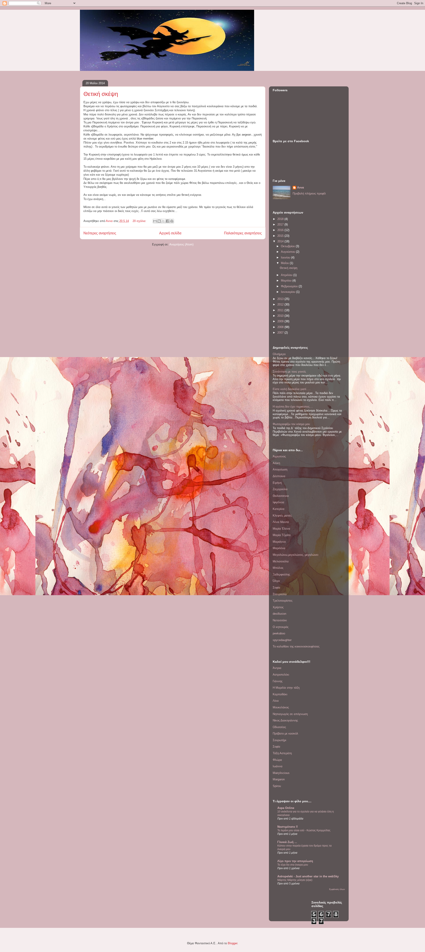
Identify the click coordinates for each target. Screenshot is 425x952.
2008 (280, 327)
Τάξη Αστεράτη (282, 753)
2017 (280, 224)
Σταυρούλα (280, 594)
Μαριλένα (279, 548)
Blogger (232, 943)
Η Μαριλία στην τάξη (286, 687)
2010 (280, 315)
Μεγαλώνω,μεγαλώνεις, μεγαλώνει (295, 554)
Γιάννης (277, 681)
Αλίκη (276, 463)
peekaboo (279, 633)
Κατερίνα (278, 509)
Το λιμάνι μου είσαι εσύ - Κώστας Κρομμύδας (303, 830)
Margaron (279, 779)
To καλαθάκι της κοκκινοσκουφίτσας (296, 646)
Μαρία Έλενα (281, 528)
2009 (280, 321)
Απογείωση (280, 469)
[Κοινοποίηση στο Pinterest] (172, 221)
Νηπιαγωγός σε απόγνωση (290, 714)
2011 (280, 310)
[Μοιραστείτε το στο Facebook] (167, 221)
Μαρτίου (286, 280)
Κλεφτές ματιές (282, 515)
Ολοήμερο (279, 354)
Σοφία (276, 587)
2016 (280, 230)
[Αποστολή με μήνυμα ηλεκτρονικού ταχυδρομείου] (155, 221)
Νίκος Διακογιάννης (285, 720)
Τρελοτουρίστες (282, 600)
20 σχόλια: (140, 221)
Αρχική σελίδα (170, 233)
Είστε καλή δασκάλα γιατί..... (292, 389)
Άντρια (277, 668)
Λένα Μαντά (281, 522)
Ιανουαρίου (288, 291)
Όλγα (276, 581)
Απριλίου (287, 275)
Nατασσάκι (280, 620)
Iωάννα (277, 766)
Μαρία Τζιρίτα (282, 535)
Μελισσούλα (281, 561)
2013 (280, 299)
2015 (280, 235)
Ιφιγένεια (278, 502)
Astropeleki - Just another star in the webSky (308, 876)
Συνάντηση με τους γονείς (289, 371)
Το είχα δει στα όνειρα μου (292, 864)
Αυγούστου (288, 251)
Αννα (300, 187)
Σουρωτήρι (279, 740)
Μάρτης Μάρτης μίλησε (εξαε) (294, 880)
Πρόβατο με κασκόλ (285, 733)
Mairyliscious (281, 773)
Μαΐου (285, 263)
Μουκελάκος (281, 707)
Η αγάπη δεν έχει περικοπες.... (293, 406)
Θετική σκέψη (100, 94)
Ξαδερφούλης (281, 574)
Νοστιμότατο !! (287, 826)
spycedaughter (282, 640)
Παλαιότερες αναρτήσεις (243, 233)
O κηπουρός (280, 627)
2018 (280, 219)
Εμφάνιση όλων (337, 889)
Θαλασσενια (281, 495)
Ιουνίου (286, 257)
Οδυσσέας (279, 727)
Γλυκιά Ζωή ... (287, 842)
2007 (280, 332)
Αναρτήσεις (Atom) (181, 244)
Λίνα (276, 700)
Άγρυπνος (279, 456)
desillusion (279, 613)
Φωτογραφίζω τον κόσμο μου (291, 424)
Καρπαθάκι (280, 694)
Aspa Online (285, 808)
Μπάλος (278, 567)
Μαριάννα (279, 541)
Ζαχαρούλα (280, 489)
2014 (280, 241)
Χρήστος (278, 607)
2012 (280, 304)
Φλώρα (277, 760)
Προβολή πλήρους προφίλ (309, 193)
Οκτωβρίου (288, 246)
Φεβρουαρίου (290, 286)
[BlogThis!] (159, 221)
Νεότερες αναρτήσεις (99, 233)
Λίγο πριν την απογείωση (295, 861)
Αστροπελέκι (281, 674)
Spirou (277, 786)
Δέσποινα (279, 476)
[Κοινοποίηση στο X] (163, 221)
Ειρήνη (277, 482)
